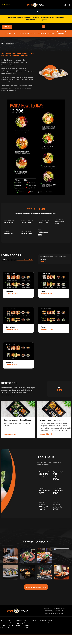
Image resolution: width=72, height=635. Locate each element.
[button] (37, 12)
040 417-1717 (9, 222)
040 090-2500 (26, 233)
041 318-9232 (43, 222)
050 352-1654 (26, 222)
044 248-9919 (9, 233)
